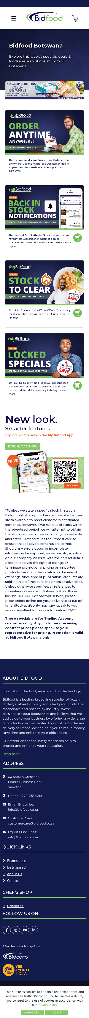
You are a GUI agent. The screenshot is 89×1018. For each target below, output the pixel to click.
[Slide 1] (73, 84)
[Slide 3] (73, 92)
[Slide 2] (73, 88)
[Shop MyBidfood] (75, 18)
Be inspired (16, 867)
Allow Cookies (32, 1012)
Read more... (12, 754)
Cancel (56, 1012)
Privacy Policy (47, 1005)
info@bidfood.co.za (23, 810)
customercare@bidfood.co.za (31, 823)
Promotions (17, 860)
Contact (13, 880)
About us (14, 874)
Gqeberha (15, 906)
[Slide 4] (73, 96)
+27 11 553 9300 (31, 796)
